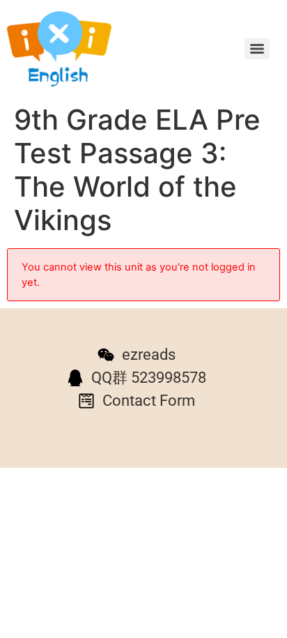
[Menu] (257, 48)
